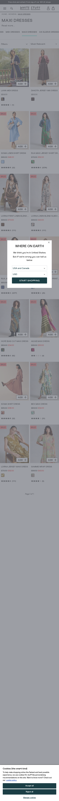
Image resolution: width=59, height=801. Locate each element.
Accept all (29, 786)
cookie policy (11, 780)
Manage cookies (29, 798)
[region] (29, 783)
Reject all (29, 792)
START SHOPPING (29, 281)
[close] (49, 242)
